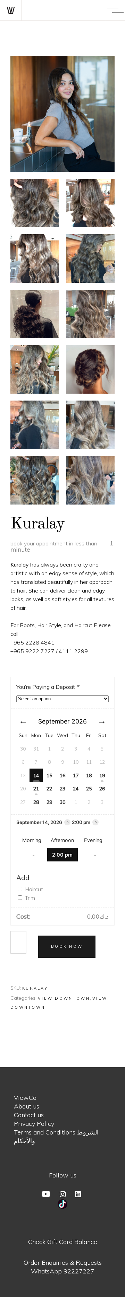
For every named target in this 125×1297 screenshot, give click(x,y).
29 (49, 802)
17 (75, 775)
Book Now (67, 946)
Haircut (34, 889)
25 (89, 789)
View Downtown (64, 998)
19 (102, 775)
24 (75, 789)
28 (36, 802)
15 (49, 775)
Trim (30, 897)
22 (49, 789)
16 (62, 775)
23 (62, 789)
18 (89, 775)
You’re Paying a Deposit (47, 686)
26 (102, 789)
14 (36, 775)
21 (36, 789)
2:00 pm (62, 855)
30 (62, 802)
